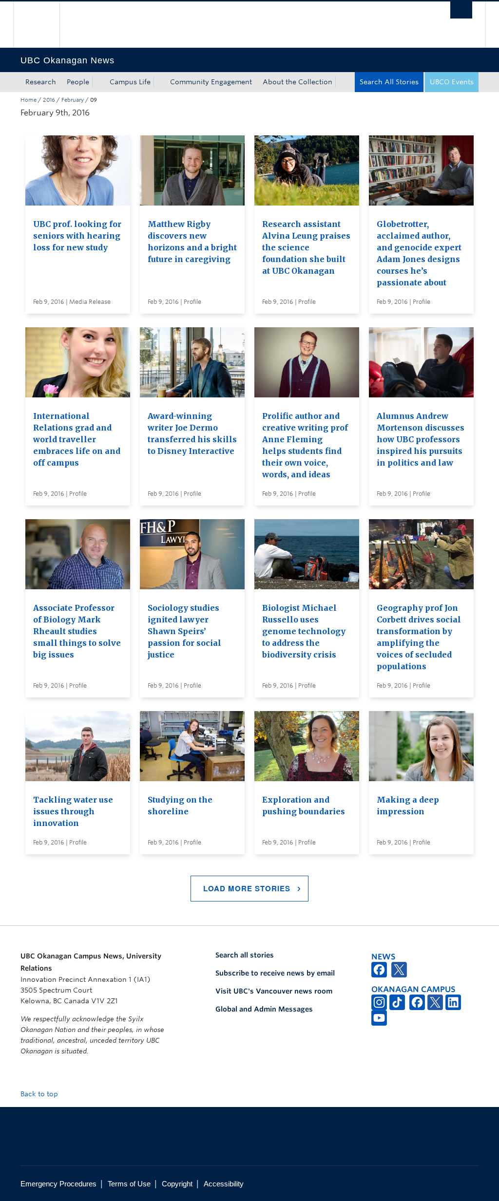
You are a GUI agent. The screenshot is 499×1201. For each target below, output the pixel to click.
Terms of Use (129, 1184)
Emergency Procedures (58, 1184)
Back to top (40, 1094)
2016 (49, 99)
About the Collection (297, 82)
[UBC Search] (461, 10)
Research (40, 82)
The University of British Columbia (43, 24)
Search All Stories (389, 82)
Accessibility (224, 1184)
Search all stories (244, 955)
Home (28, 99)
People (78, 82)
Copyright (177, 1184)
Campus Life (130, 82)
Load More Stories (246, 888)
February (72, 99)
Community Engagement (211, 82)
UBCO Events (452, 82)
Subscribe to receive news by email (275, 973)
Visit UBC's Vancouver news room (273, 991)
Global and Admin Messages (264, 1009)
